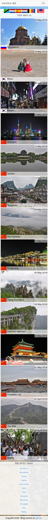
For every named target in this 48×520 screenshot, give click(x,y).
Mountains (24, 500)
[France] (36, 12)
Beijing (24, 511)
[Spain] (18, 12)
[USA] (42, 12)
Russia (24, 476)
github (39, 517)
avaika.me (9, 3)
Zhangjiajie (24, 504)
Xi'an (24, 508)
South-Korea (24, 484)
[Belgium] (30, 12)
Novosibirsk (24, 472)
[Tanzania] (7, 12)
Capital (24, 480)
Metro (24, 488)
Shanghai (24, 496)
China (24, 492)
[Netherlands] (13, 12)
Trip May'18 (24, 468)
